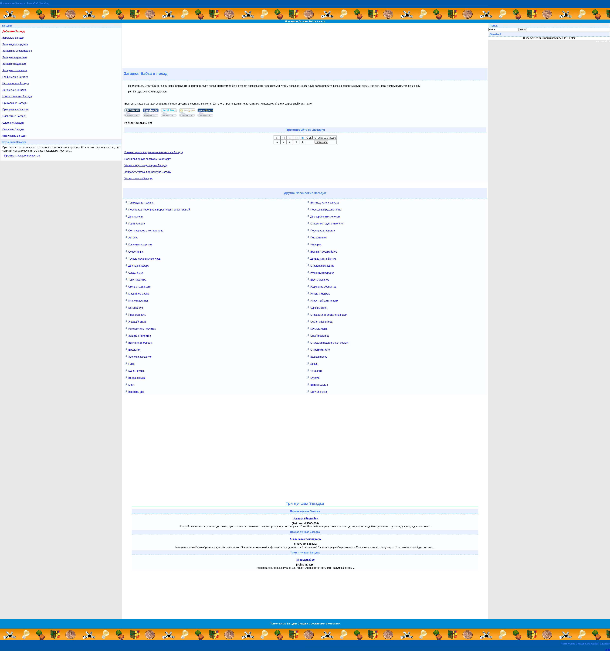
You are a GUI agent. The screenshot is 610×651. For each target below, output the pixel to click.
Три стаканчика (137, 279)
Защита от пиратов (139, 335)
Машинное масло (138, 293)
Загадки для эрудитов (15, 44)
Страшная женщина (322, 265)
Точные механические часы (144, 258)
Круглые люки (318, 328)
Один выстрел (318, 307)
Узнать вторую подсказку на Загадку (145, 165)
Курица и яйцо (305, 559)
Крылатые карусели (140, 244)
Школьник (134, 349)
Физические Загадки (14, 135)
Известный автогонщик (324, 300)
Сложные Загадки (13, 122)
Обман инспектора (321, 321)
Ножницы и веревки (322, 272)
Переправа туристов (322, 230)
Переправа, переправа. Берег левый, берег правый (159, 209)
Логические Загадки (14, 90)
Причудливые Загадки (15, 109)
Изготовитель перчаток (142, 328)
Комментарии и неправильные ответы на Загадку (153, 152)
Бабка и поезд (318, 356)
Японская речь (137, 314)
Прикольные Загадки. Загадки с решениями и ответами (305, 623)
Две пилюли (135, 216)
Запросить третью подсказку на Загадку (147, 172)
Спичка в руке (318, 391)
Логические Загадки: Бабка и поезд (305, 21)
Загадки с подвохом (14, 63)
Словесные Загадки (14, 116)
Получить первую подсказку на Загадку (147, 159)
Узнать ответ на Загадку (138, 178)
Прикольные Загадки (14, 103)
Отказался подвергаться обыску (329, 342)
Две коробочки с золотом (325, 216)
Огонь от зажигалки (139, 286)
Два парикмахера (138, 265)
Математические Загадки (17, 96)
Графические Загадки (15, 77)
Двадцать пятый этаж (323, 258)
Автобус (133, 237)
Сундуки (315, 377)
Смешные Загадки (13, 129)
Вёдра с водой (137, 377)
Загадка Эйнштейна (305, 518)
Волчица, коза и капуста (324, 202)
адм (607, 649)
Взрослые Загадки (13, 37)
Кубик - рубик (136, 371)
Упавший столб (137, 321)
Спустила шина (319, 335)
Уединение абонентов (323, 286)
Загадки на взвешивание (17, 50)
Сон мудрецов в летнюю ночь (145, 230)
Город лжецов (136, 223)
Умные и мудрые (320, 293)
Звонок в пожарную (140, 356)
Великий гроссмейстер (323, 251)
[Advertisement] (305, 45)
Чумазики (316, 371)
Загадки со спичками (14, 70)
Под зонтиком (318, 237)
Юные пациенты (138, 300)
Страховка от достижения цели (328, 314)
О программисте (320, 349)
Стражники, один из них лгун (327, 223)
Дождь (314, 364)
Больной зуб (135, 307)
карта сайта (603, 41)
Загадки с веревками (14, 57)
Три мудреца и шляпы (141, 202)
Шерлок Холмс (319, 384)
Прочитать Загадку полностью (22, 155)
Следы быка (135, 272)
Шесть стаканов (319, 279)
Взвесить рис (136, 391)
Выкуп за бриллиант (140, 342)
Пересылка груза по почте (325, 209)
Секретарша (135, 251)
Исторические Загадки (15, 83)
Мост (131, 384)
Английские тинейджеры (306, 539)
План (131, 364)
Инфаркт (315, 244)
